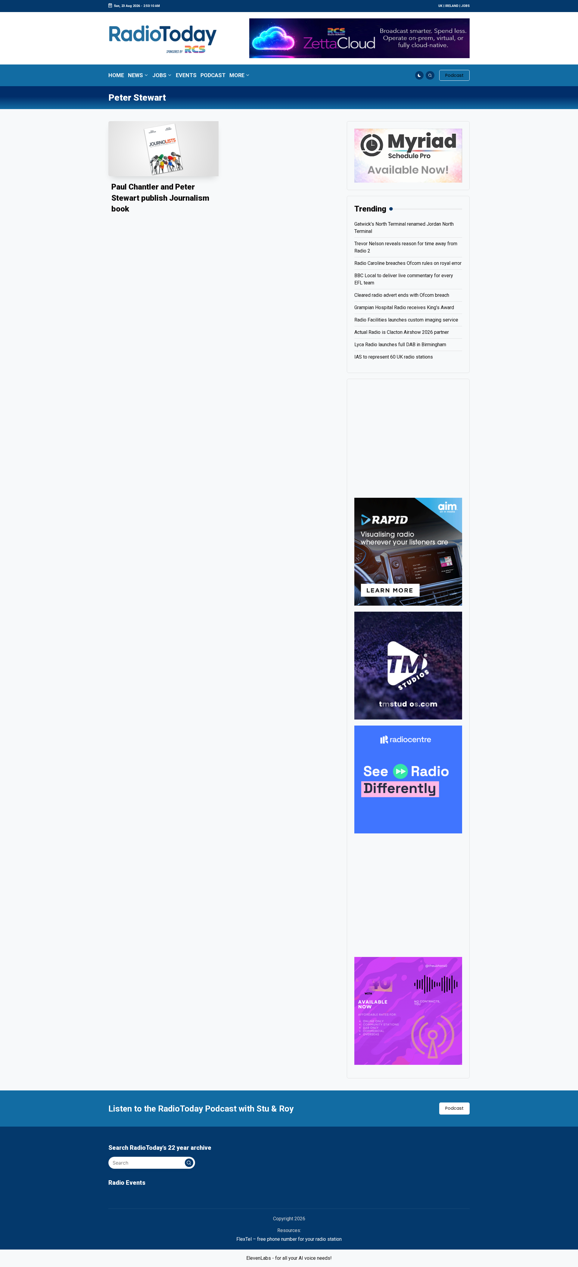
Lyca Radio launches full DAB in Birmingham (400, 344)
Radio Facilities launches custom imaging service (406, 320)
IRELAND (451, 6)
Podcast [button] (454, 1108)
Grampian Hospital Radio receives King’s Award (404, 307)
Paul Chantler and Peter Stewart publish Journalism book (160, 197)
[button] (454, 75)
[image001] (408, 1010)
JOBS (465, 6)
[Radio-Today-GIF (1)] (408, 779)
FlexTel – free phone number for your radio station (289, 1239)
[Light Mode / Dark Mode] (419, 75)
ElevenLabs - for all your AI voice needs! (289, 1258)
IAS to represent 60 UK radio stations (393, 357)
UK (440, 6)
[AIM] (408, 551)
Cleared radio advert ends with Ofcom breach (401, 295)
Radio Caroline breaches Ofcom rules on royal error (407, 263)
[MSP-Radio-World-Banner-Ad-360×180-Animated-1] (408, 155)
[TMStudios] (408, 665)
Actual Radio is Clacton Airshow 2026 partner (401, 332)
